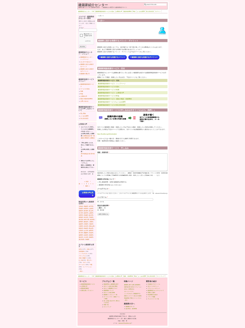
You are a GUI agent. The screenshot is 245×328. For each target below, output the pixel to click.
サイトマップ (161, 276)
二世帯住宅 (130, 289)
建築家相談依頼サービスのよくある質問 (111, 102)
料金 (134, 11)
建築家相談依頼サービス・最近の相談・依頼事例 (115, 99)
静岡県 (81, 222)
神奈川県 (86, 219)
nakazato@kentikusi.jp (125, 323)
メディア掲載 (151, 297)
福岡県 (81, 235)
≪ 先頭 (86, 181)
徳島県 (91, 230)
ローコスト (82, 264)
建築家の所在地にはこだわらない (110, 185)
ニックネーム (102, 197)
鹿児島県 (81, 239)
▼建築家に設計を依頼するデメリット (144, 57)
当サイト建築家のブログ (110, 288)
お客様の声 (119, 11)
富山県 (91, 211)
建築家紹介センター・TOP (86, 11)
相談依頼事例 (127, 11)
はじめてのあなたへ (86, 62)
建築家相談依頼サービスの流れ (105, 11)
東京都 (81, 219)
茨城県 (86, 215)
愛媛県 (86, 233)
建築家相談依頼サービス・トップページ (111, 83)
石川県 (81, 213)
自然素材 (81, 251)
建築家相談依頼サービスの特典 (108, 90)
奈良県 (86, 226)
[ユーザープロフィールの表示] (162, 36)
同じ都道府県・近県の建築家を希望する (113, 182)
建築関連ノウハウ (109, 290)
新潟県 (86, 211)
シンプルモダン (83, 253)
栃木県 (91, 215)
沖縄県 (87, 239)
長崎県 (91, 235)
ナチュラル (82, 256)
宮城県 (81, 208)
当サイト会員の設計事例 (110, 286)
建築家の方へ (130, 306)
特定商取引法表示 (153, 294)
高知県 (91, 233)
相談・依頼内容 (103, 152)
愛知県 (86, 222)
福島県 (81, 211)
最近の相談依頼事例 (86, 99)
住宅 (80, 249)
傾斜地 (126, 287)
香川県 (81, 233)
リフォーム (137, 287)
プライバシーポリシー (154, 288)
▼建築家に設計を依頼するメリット (112, 57)
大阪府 (91, 224)
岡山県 (91, 228)
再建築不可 (137, 293)
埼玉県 (86, 217)
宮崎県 (91, 237)
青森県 (86, 206)
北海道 (81, 206)
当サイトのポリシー (153, 286)
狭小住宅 (131, 287)
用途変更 (126, 298)
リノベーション (87, 267)
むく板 (81, 260)
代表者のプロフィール (154, 284)
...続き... (81, 271)
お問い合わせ (84, 101)
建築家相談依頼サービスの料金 (108, 96)
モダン (85, 262)
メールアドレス (103, 188)
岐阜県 (92, 219)
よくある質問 (141, 11)
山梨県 (91, 213)
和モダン (89, 260)
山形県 (91, 208)
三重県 (91, 222)
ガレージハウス (128, 291)
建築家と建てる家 (129, 285)
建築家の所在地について (106, 179)
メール (81, 28)
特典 (81, 91)
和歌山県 (91, 226)
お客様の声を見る (87, 194)
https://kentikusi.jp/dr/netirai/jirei (107, 134)
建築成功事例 (85, 288)
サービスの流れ (85, 89)
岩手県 (91, 206)
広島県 (81, 230)
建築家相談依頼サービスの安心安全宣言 (111, 105)
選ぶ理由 (83, 113)
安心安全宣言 (150, 11)
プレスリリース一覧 (153, 299)
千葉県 (91, 217)
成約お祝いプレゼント (87, 290)
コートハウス (137, 298)
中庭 (91, 264)
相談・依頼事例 (128, 276)
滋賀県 (81, 224)
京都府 (86, 224)
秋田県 (86, 208)
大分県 (86, 237)
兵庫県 (81, 226)
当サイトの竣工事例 (109, 292)
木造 (88, 249)
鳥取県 (81, 228)
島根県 (86, 228)
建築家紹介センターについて (156, 290)
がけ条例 (138, 296)
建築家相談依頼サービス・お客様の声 (111, 93)
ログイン (158, 11)
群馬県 (81, 217)
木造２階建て (83, 258)
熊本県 (81, 237)
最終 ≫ (87, 186)
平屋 (131, 298)
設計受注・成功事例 (131, 308)
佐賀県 (86, 235)
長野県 (81, 215)
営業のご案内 (151, 292)
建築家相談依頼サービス (88, 284)
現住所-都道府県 (103, 205)
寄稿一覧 (106, 305)
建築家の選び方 (85, 74)
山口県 (86, 230)
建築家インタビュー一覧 (110, 294)
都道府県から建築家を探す (111, 284)
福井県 (86, 213)
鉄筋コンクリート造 (129, 296)
